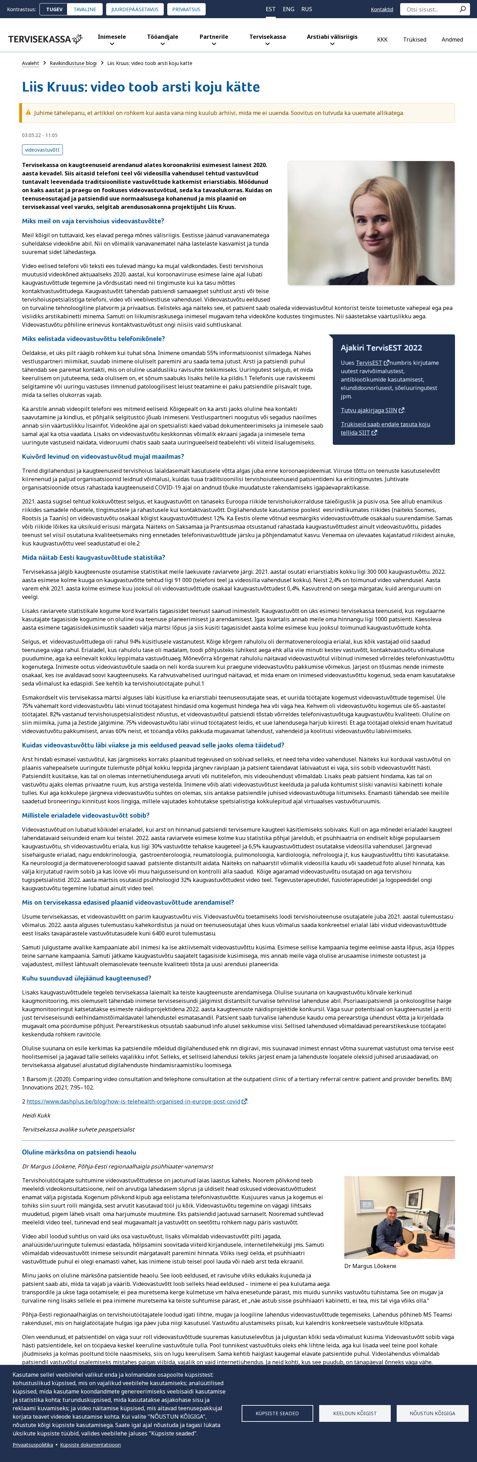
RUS (306, 9)
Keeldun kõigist (355, 1413)
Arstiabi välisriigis (332, 37)
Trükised (414, 39)
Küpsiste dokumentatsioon (90, 1444)
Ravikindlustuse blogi (73, 63)
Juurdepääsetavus (135, 9)
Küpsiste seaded (277, 1413)
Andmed (452, 39)
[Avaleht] (45, 39)
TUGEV (54, 9)
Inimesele (112, 37)
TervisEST (369, 363)
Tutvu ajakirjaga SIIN (369, 410)
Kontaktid (382, 9)
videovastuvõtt (42, 149)
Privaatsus (186, 9)
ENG (288, 9)
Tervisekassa (267, 37)
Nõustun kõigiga (432, 1413)
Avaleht (30, 63)
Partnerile (214, 37)
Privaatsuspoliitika (33, 1444)
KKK (382, 39)
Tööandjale (162, 37)
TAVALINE (85, 9)
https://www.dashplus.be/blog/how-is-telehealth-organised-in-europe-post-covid (133, 1101)
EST (271, 9)
